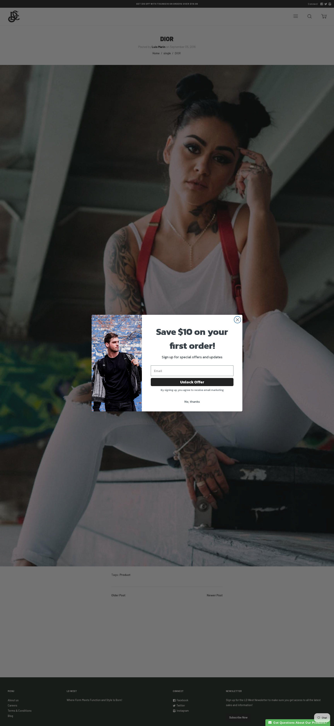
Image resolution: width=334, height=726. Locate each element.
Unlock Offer (192, 382)
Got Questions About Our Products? (299, 722)
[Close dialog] (237, 319)
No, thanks (192, 401)
